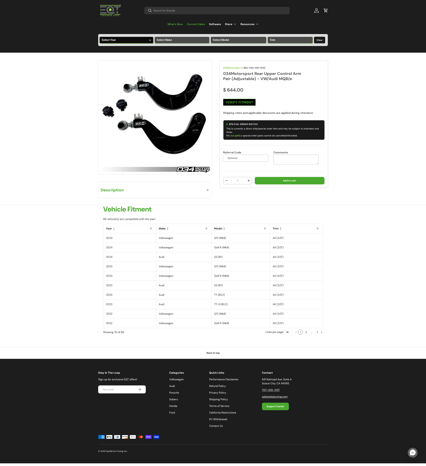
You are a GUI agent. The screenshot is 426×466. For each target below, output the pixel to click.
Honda (173, 406)
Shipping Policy (218, 399)
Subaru (173, 399)
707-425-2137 (271, 390)
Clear (319, 40)
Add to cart (289, 180)
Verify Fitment (239, 102)
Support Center (275, 406)
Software (215, 24)
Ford (172, 412)
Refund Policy (217, 386)
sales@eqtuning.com (275, 396)
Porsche (174, 392)
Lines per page (274, 332)
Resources (247, 24)
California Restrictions (222, 412)
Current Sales (196, 24)
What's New (175, 24)
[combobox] (217, 10)
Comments (280, 152)
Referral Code (232, 152)
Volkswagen (176, 379)
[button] (325, 10)
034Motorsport (232, 67)
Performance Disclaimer (223, 379)
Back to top (213, 352)
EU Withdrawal (218, 419)
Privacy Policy (217, 392)
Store (228, 24)
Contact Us (216, 426)
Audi (172, 386)
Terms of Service (219, 406)
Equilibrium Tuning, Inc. (116, 451)
